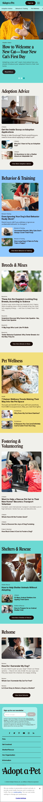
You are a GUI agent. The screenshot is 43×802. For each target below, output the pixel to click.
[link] (30, 724)
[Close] (40, 788)
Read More (9, 72)
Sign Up (30, 3)
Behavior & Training (22, 8)
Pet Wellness (35, 8)
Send (31, 714)
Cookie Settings (21, 798)
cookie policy (17, 792)
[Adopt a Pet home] (8, 3)
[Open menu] (38, 3)
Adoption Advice (7, 8)
